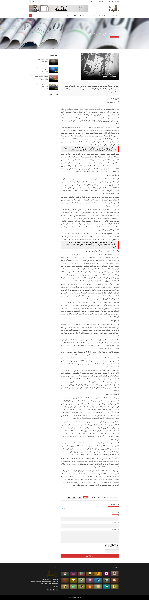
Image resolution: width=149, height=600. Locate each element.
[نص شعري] (90, 580)
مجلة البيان (116, 16)
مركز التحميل (74, 16)
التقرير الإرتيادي (81, 16)
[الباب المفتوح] (82, 580)
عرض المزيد (63, 508)
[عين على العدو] (106, 587)
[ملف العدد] (106, 574)
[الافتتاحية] (65, 574)
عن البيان (110, 16)
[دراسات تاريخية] (65, 580)
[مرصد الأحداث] (106, 580)
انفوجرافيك (87, 16)
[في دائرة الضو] (98, 580)
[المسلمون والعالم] (115, 573)
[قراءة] (73, 580)
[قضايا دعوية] (90, 574)
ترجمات (112, 30)
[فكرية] (115, 587)
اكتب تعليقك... (116, 530)
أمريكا (74, 497)
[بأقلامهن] (65, 587)
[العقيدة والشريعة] (82, 574)
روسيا (80, 497)
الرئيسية (117, 30)
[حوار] (82, 587)
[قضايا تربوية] (98, 574)
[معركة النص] (73, 587)
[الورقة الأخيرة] (115, 580)
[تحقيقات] (98, 587)
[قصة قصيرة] (90, 587)
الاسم (118, 516)
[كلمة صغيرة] (73, 574)
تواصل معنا (93, 2)
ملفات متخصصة (102, 16)
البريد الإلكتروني (116, 523)
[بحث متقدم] (30, 15)
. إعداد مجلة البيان (113, 37)
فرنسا (68, 497)
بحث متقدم (68, 16)
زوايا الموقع (94, 16)
